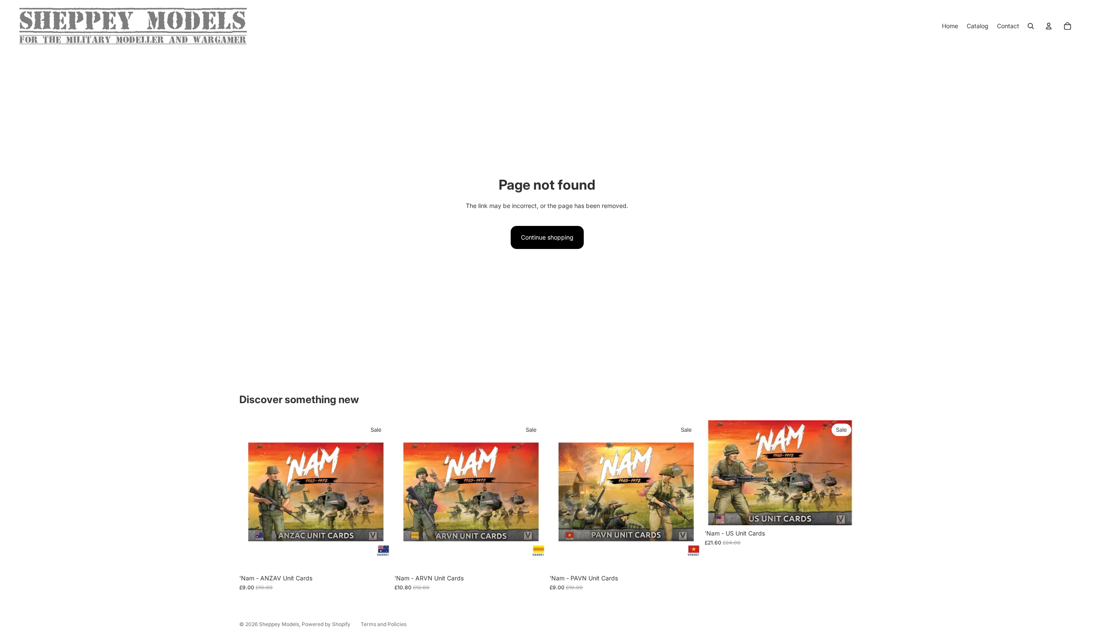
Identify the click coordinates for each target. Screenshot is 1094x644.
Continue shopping (547, 237)
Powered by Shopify (326, 624)
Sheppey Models (279, 624)
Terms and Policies (383, 624)
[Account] (1048, 26)
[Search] (1030, 26)
